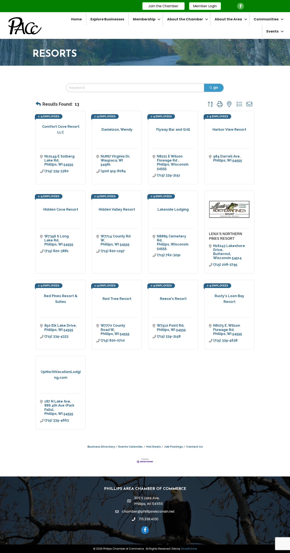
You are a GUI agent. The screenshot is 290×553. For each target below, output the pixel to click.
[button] (38, 104)
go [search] (215, 87)
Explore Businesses (107, 19)
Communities (266, 19)
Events (272, 31)
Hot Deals (153, 446)
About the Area (228, 19)
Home (76, 19)
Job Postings (173, 446)
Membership (144, 19)
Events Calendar (130, 446)
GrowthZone (189, 548)
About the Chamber (185, 19)
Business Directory (101, 446)
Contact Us (194, 446)
